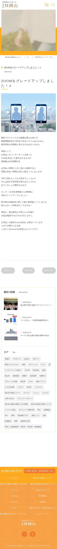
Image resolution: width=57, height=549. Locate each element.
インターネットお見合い (13, 370)
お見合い (27, 359)
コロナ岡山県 (9, 387)
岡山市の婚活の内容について (41, 404)
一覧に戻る (28, 270)
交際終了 (43, 376)
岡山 (39, 410)
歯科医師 (16, 376)
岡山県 (22, 381)
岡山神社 (36, 370)
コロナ (30, 381)
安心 (6, 415)
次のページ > (49, 270)
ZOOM (27, 370)
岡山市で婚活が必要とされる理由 (14, 484)
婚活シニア (35, 415)
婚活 (43, 370)
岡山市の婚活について (12, 393)
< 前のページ (8, 270)
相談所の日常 (25, 421)
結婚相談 (47, 410)
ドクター (20, 387)
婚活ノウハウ (40, 381)
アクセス (45, 393)
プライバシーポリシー (25, 398)
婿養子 (24, 376)
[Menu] (53, 5)
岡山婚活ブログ (23, 415)
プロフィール (32, 364)
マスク (43, 364)
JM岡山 (43, 502)
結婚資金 (8, 421)
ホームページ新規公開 (26, 410)
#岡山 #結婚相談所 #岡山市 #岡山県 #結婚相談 (23, 427)
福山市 (7, 376)
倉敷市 (7, 359)
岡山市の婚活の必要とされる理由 (16, 404)
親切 (12, 415)
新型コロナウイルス (12, 364)
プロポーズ (16, 359)
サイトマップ (43, 514)
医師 (15, 421)
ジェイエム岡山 (10, 410)
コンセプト (38, 387)
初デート (36, 359)
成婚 (23, 364)
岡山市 (29, 387)
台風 (44, 415)
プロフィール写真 (11, 381)
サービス (27, 393)
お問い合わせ (9, 398)
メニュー (36, 393)
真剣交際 (33, 376)
